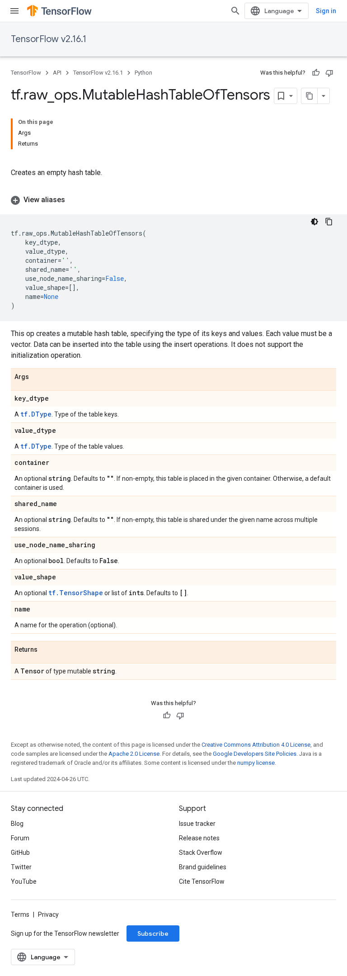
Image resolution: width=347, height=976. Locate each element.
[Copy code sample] (329, 221)
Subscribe (153, 933)
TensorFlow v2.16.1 (48, 39)
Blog (17, 823)
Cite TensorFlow (202, 881)
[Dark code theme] (314, 221)
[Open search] (235, 10)
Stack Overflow (200, 852)
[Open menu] (14, 11)
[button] (173, 199)
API (57, 72)
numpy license (256, 762)
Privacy (48, 914)
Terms (20, 914)
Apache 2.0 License (133, 753)
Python (143, 72)
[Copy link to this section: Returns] (47, 649)
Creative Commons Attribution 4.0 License (256, 744)
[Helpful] (316, 73)
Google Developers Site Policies (254, 753)
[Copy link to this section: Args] (38, 377)
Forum (20, 838)
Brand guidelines (202, 867)
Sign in (326, 10)
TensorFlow (26, 72)
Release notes (199, 838)
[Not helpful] (329, 73)
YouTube (24, 881)
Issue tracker (197, 823)
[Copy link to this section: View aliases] (74, 199)
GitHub (20, 852)
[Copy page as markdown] (309, 96)
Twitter (21, 867)
